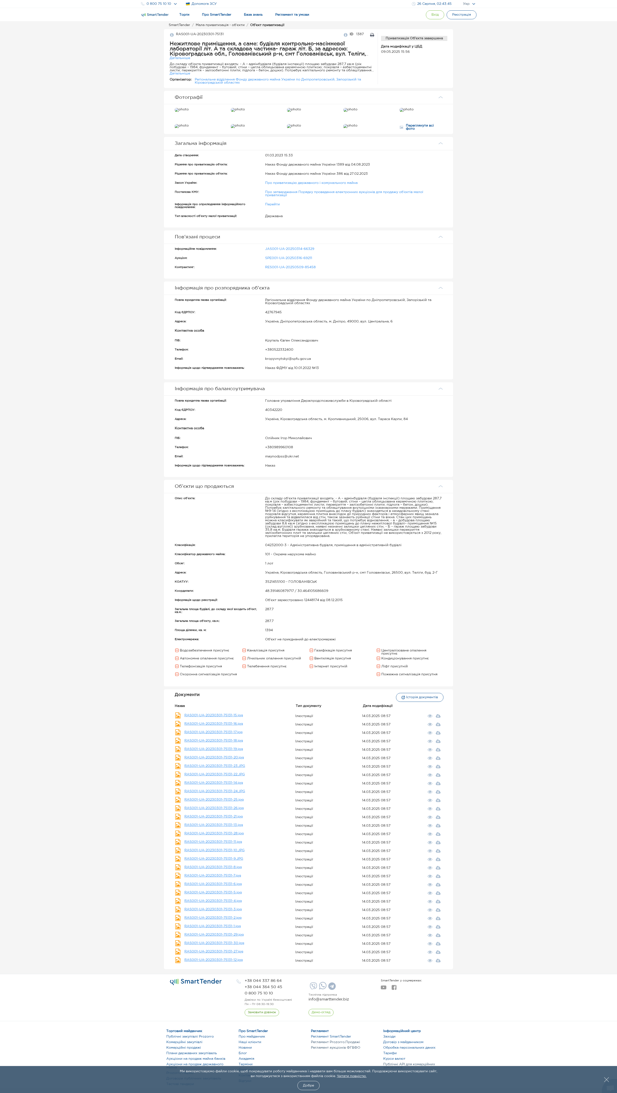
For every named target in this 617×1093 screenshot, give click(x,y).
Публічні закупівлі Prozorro (190, 1036)
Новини (245, 1047)
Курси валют (394, 1058)
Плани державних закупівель (191, 1053)
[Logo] (155, 15)
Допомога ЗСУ (204, 3)
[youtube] (383, 988)
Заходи (389, 1036)
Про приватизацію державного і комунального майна (311, 182)
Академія (246, 1058)
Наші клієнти (250, 1042)
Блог (243, 1053)
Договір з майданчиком (403, 1042)
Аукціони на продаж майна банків (195, 1058)
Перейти (272, 204)
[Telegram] (331, 988)
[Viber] (312, 988)
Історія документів (422, 697)
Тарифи (390, 1053)
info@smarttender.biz (328, 999)
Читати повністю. (352, 1076)
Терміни (246, 1064)
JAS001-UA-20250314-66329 (289, 249)
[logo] (196, 982)
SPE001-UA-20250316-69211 (288, 258)
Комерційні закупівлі (184, 1042)
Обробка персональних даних (409, 1047)
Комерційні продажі (183, 1047)
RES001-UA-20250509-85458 (290, 267)
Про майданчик (252, 1036)
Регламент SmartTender (331, 1036)
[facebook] (394, 988)
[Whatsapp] (322, 988)
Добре (308, 1085)
